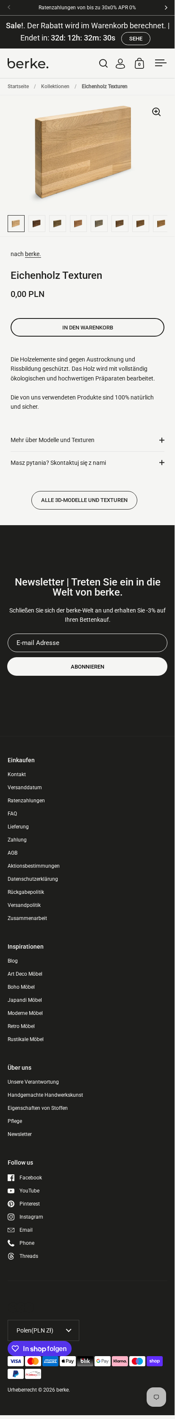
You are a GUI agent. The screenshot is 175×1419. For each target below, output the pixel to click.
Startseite (18, 86)
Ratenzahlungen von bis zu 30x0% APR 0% (87, 8)
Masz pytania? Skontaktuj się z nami (58, 462)
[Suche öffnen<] (103, 63)
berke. (33, 254)
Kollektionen (55, 86)
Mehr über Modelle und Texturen (52, 440)
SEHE (135, 38)
